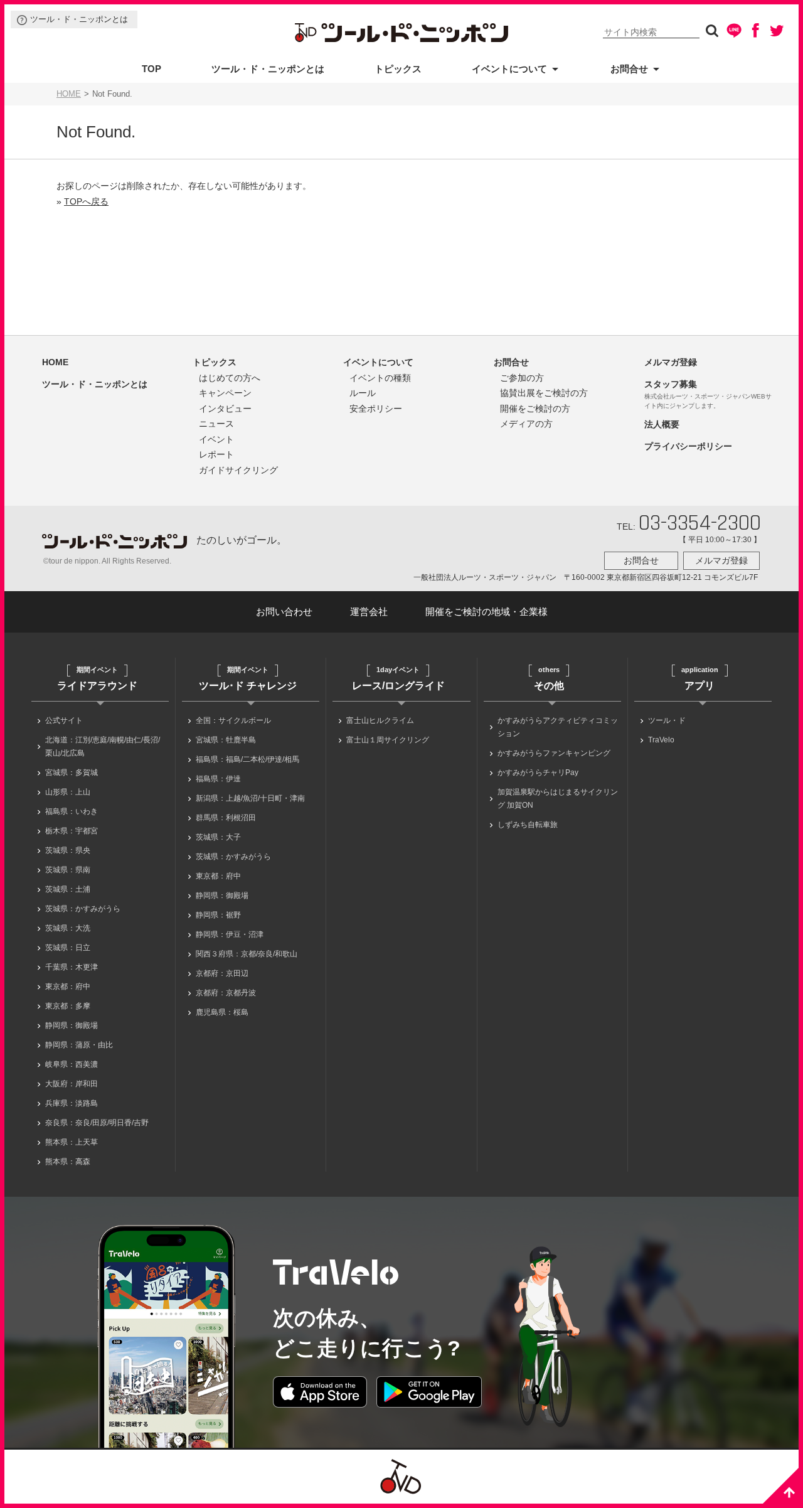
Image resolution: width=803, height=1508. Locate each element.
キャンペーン (225, 393)
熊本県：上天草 (71, 1142)
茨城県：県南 (67, 869)
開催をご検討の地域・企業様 (486, 611)
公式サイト (64, 720)
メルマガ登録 (670, 362)
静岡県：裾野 (218, 915)
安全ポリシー (375, 409)
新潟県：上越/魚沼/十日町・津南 (250, 798)
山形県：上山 (67, 792)
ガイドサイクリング (238, 470)
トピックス (398, 68)
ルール (362, 393)
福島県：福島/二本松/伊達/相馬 (247, 759)
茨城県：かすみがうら (82, 908)
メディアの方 (526, 424)
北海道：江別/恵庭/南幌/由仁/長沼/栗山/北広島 (102, 746)
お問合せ (629, 68)
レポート (216, 454)
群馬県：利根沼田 (226, 817)
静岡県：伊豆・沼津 (229, 934)
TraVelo (661, 739)
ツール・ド (667, 720)
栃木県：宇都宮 (71, 830)
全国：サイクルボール (233, 720)
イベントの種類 (380, 378)
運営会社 (369, 611)
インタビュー (225, 409)
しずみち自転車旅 (527, 824)
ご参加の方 (522, 378)
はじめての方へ (229, 378)
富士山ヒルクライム (380, 720)
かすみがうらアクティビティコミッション (557, 727)
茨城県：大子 (218, 837)
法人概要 (661, 424)
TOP (151, 68)
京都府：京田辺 (222, 973)
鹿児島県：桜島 (222, 1012)
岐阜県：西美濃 (71, 1064)
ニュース (216, 424)
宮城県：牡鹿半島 (226, 739)
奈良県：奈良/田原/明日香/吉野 (97, 1122)
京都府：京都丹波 (226, 992)
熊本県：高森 (67, 1161)
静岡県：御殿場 (71, 1025)
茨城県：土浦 (67, 889)
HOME (68, 94)
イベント (216, 439)
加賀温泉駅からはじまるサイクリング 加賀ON (557, 799)
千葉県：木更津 (71, 967)
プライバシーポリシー (688, 446)
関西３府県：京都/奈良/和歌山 (246, 953)
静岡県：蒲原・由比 (79, 1044)
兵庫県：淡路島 (71, 1103)
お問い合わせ (284, 611)
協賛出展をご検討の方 (544, 393)
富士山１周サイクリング (387, 739)
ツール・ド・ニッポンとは (79, 19)
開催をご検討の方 (535, 409)
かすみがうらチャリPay (537, 772)
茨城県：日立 (67, 947)
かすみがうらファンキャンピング (553, 753)
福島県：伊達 (218, 778)
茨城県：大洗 (67, 928)
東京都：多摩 (67, 1006)
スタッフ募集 (670, 384)
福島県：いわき (71, 811)
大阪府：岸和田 (71, 1083)
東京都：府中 (67, 986)
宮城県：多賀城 (71, 772)
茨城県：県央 (67, 850)
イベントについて (509, 68)
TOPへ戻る (86, 201)
